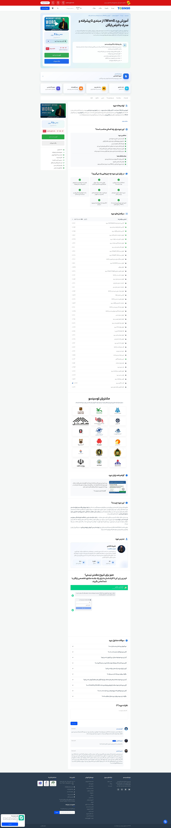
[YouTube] (129, 789)
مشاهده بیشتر (125, 121)
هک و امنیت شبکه (90, 788)
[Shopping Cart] (52, 8)
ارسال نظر (74, 723)
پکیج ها (106, 8)
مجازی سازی (91, 786)
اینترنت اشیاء (91, 811)
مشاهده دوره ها (45, 3)
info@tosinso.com (69, 787)
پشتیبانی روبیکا (70, 794)
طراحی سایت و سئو (89, 807)
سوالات (94, 8)
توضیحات (126, 98)
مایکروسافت (91, 784)
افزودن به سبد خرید (57, 55)
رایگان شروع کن (56, 61)
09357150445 (70, 789)
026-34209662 (70, 792)
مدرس (102, 98)
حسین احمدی (119, 751)
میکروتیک (91, 793)
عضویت (56, 812)
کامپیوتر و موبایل (115, 15)
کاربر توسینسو (119, 729)
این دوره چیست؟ (110, 98)
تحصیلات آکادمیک (89, 816)
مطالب (100, 8)
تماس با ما (110, 786)
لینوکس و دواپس (90, 790)
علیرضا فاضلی (111, 546)
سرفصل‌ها (118, 98)
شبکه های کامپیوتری (89, 781)
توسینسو (126, 15)
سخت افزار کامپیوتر (89, 813)
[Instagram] (118, 789)
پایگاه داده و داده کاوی (89, 804)
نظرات (91, 98)
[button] (85, 76)
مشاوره (97, 98)
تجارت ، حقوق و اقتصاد (89, 818)
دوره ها (112, 8)
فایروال (92, 802)
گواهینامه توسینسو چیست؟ (100, 491)
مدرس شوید (109, 781)
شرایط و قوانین (43, 826)
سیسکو (92, 795)
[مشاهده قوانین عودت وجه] (48, 41)
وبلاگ (111, 784)
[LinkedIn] (122, 789)
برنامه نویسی (91, 797)
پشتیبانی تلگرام (70, 797)
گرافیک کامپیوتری (90, 809)
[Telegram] (125, 789)
